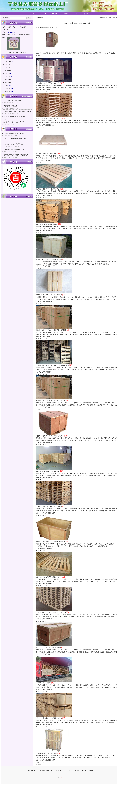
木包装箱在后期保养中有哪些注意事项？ (14, 149)
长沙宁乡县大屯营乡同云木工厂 (45, 90)
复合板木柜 (6, 76)
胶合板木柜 (6, 73)
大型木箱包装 (7, 79)
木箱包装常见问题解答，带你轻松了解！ (14, 117)
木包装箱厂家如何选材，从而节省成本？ (14, 133)
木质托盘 (6, 85)
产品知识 (65, 14)
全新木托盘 (6, 88)
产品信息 (44, 14)
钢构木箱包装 (7, 82)
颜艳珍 (91, 771)
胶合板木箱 (6, 64)
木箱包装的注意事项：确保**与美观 (13, 122)
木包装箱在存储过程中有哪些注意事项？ (14, 144)
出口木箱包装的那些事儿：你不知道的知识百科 (16, 111)
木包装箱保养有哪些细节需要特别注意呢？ (15, 155)
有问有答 (76, 14)
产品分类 (54, 14)
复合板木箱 (6, 67)
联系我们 (87, 14)
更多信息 (38, 764)
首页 (33, 14)
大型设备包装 (7, 70)
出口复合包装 (7, 61)
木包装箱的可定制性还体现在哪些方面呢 (14, 139)
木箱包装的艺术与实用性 (9, 106)
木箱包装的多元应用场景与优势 (11, 100)
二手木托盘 (6, 91)
